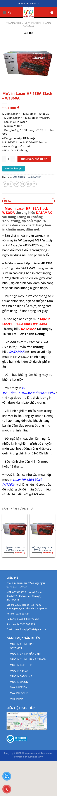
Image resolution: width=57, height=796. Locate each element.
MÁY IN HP (16, 698)
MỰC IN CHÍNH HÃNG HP (25, 653)
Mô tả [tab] (7, 200)
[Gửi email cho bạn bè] (22, 184)
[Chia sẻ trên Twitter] (16, 184)
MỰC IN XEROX (19, 670)
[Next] (54, 536)
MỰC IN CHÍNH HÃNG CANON (28, 659)
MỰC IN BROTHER (21, 665)
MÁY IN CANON (19, 693)
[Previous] (2, 536)
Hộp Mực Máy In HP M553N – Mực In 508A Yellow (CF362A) (42, 548)
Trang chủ (13, 23)
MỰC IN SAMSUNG (21, 676)
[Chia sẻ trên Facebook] (11, 184)
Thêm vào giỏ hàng (34, 159)
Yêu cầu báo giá (13, 168)
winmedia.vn (35, 756)
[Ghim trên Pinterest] (28, 184)
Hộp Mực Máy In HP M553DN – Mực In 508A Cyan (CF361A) (15, 548)
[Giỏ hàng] (52, 12)
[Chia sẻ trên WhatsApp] (5, 184)
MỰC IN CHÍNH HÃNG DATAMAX (36, 24)
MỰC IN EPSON (19, 682)
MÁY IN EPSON (19, 687)
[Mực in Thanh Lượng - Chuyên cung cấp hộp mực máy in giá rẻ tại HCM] (28, 12)
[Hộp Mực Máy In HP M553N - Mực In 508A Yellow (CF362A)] (42, 529)
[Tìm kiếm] (9, 12)
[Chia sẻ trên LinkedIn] (34, 184)
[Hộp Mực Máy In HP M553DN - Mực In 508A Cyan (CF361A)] (14, 529)
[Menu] (4, 12)
